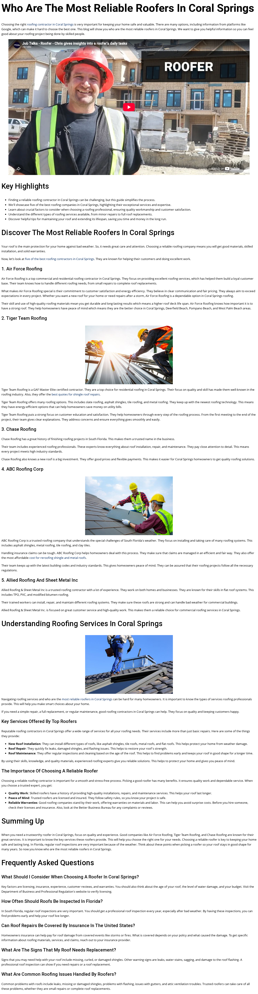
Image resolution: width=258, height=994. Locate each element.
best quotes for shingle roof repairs (76, 394)
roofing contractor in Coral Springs (50, 24)
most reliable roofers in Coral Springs (87, 699)
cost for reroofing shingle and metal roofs (57, 558)
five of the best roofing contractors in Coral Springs (59, 259)
